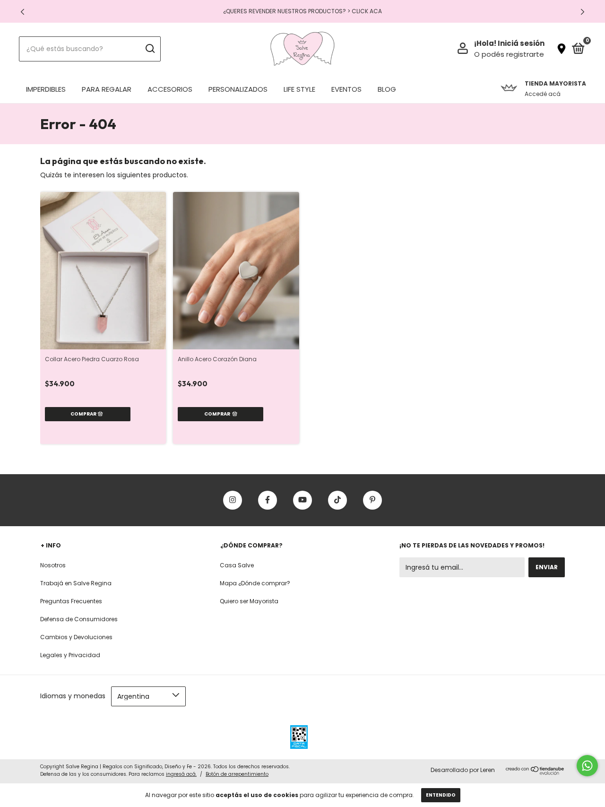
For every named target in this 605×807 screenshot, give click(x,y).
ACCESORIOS (169, 89)
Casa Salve (237, 565)
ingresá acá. (181, 774)
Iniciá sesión (521, 43)
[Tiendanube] (535, 772)
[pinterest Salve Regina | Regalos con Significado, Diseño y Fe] (372, 500)
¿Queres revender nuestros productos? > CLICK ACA (302, 11)
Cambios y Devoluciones (76, 637)
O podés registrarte (509, 54)
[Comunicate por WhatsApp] (587, 765)
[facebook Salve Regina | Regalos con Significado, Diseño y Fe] (267, 500)
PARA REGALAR (106, 89)
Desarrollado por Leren (463, 770)
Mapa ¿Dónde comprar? (255, 583)
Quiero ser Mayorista (249, 601)
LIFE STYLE (299, 89)
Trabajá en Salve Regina (76, 583)
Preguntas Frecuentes (71, 601)
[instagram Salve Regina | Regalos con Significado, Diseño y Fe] (232, 500)
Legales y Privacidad (70, 655)
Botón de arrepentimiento (237, 774)
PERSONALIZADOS (238, 89)
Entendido (441, 794)
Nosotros (53, 565)
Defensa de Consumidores (79, 619)
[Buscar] (149, 48)
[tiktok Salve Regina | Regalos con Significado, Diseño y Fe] (337, 500)
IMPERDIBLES (46, 89)
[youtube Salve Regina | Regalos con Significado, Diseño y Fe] (302, 500)
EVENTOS (346, 89)
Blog (387, 89)
